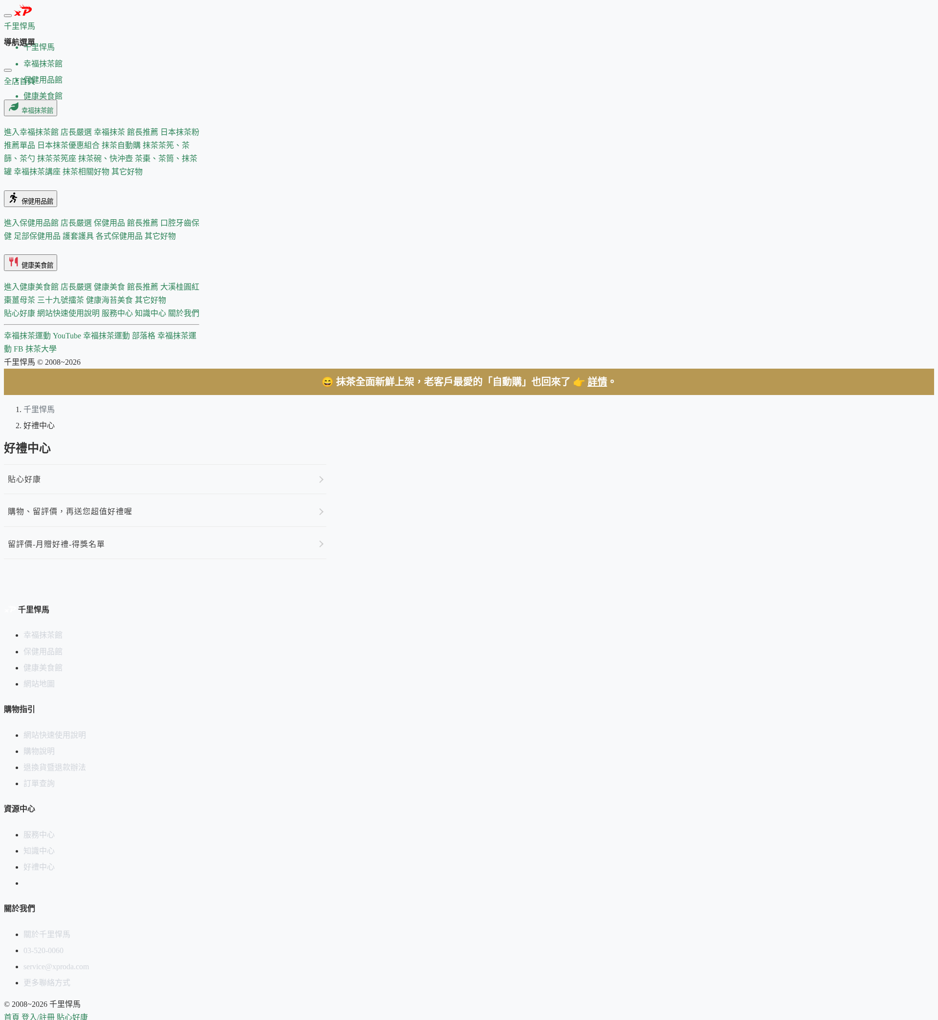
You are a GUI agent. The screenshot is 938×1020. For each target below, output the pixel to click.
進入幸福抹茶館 (32, 132)
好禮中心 (39, 867)
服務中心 (118, 313)
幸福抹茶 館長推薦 (127, 132)
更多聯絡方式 (46, 982)
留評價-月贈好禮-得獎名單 (56, 544)
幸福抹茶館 (36, 110)
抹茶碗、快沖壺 (106, 158)
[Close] (8, 70)
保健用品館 (36, 201)
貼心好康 (20, 313)
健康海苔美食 (110, 300)
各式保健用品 (120, 236)
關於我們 (183, 313)
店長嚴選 (77, 132)
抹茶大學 (41, 349)
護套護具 (79, 236)
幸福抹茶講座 (38, 171)
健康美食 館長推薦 (127, 287)
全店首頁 (19, 81)
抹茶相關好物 (87, 171)
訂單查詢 (39, 783)
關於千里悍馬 (46, 934)
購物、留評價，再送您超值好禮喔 (70, 511)
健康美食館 (36, 265)
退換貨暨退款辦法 (54, 767)
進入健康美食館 (32, 287)
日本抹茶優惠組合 (69, 145)
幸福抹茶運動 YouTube (43, 336)
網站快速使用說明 (69, 313)
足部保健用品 (38, 236)
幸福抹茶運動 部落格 (120, 336)
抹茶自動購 (122, 145)
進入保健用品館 (32, 223)
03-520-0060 (43, 950)
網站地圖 (39, 684)
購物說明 (39, 751)
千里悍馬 (39, 409)
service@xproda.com (56, 966)
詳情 (597, 381)
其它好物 (127, 171)
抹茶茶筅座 (57, 158)
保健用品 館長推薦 (127, 223)
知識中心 (151, 313)
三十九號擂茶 (61, 300)
